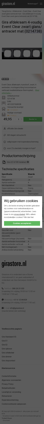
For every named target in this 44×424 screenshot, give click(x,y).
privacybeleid (19, 214)
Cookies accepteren (22, 223)
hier (32, 217)
